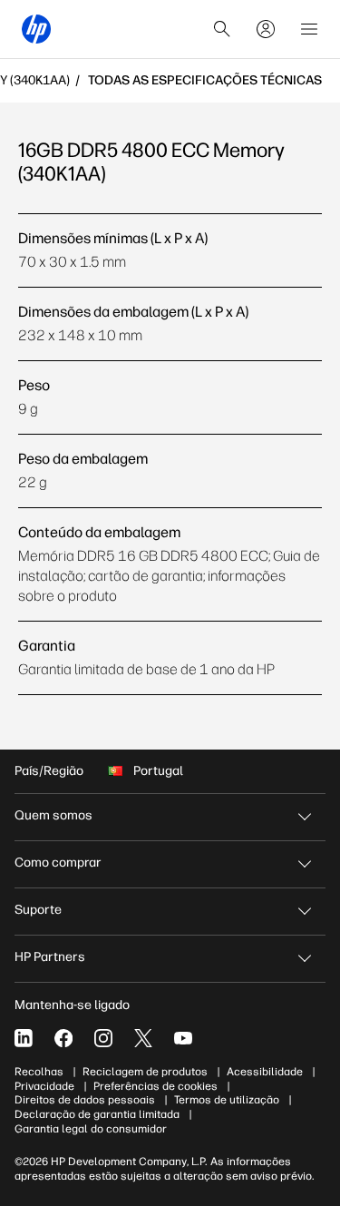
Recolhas (39, 1071)
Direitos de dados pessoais (85, 1099)
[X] (143, 1038)
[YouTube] (183, 1038)
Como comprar (58, 862)
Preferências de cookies (155, 1086)
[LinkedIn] (24, 1038)
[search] (222, 29)
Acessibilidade (265, 1071)
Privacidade (44, 1086)
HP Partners (50, 957)
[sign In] (265, 29)
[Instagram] (103, 1038)
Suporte (38, 909)
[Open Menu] (309, 29)
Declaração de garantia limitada (97, 1114)
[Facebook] (63, 1038)
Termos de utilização (226, 1099)
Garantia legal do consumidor (91, 1129)
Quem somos (53, 815)
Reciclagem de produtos (145, 1071)
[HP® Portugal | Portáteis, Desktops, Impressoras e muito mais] (36, 29)
